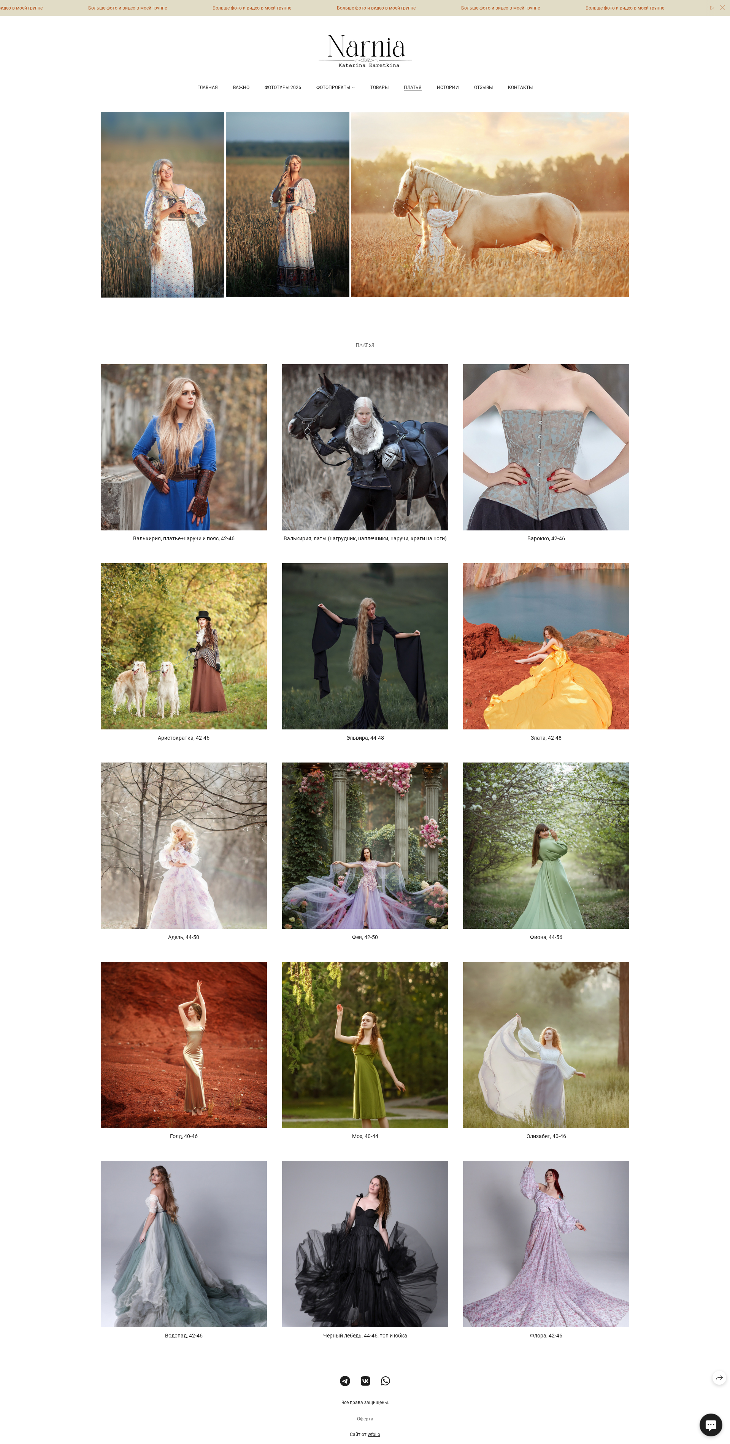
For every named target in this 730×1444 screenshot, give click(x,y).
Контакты (520, 87)
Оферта (365, 1419)
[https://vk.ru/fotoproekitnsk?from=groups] (365, 1381)
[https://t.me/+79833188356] (345, 1381)
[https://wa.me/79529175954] (385, 1381)
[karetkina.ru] (365, 51)
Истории (448, 87)
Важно (241, 87)
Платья (413, 87)
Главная (207, 87)
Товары (379, 87)
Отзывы (483, 87)
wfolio (374, 1434)
